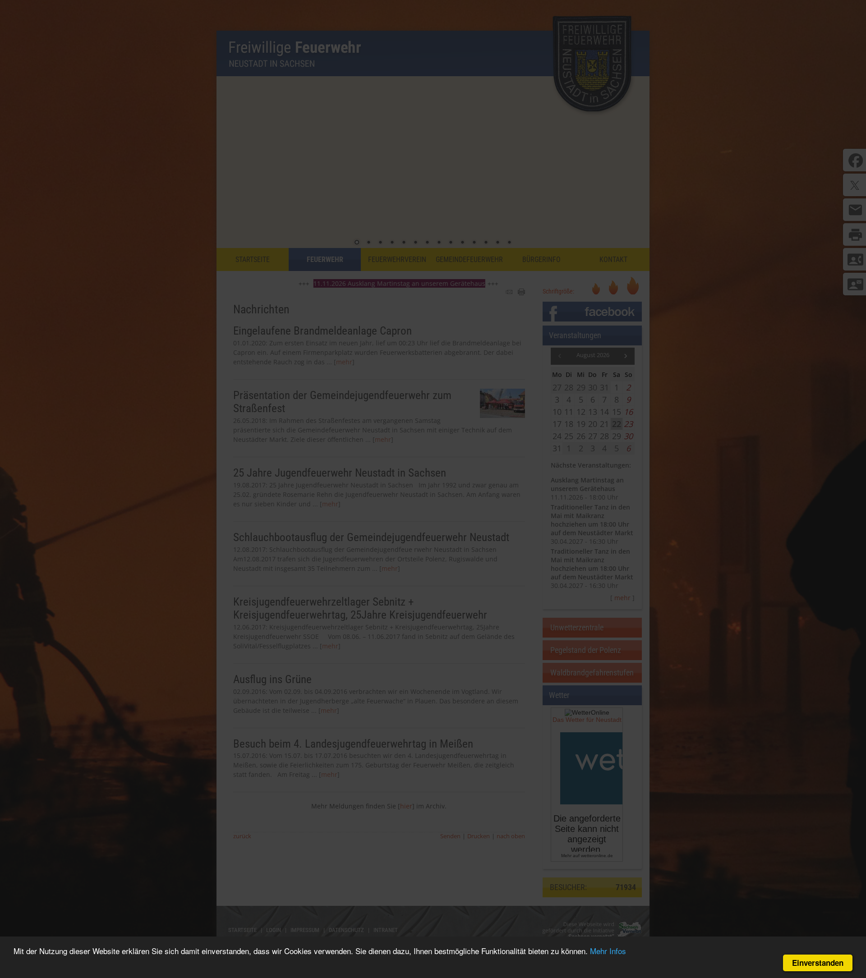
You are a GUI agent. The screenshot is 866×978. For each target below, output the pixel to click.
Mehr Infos (608, 950)
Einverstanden (817, 962)
